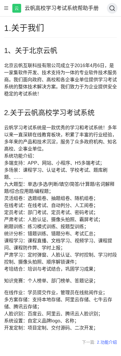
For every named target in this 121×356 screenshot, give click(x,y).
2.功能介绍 (107, 342)
